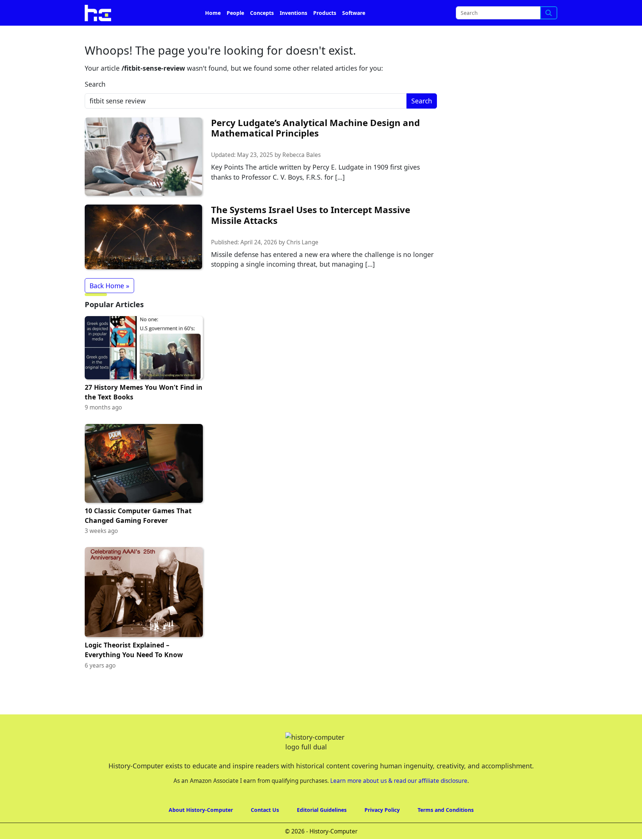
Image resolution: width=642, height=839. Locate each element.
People (235, 12)
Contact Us (265, 809)
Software (353, 12)
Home (213, 12)
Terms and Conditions (446, 809)
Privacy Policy (382, 809)
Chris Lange (302, 242)
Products (324, 12)
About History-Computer (201, 809)
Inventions (293, 12)
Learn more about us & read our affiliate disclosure (398, 781)
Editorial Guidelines (322, 809)
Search (95, 84)
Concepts (262, 12)
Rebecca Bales (301, 155)
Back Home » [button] (109, 285)
